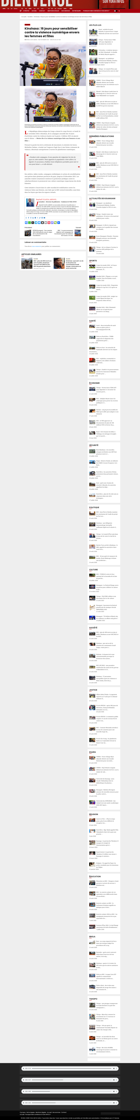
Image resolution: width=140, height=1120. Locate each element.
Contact (42, 11)
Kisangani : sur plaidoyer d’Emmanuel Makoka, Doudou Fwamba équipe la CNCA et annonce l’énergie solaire (103, 62)
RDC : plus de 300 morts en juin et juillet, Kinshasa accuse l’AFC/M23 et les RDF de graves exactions (43, 263)
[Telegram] (35, 218)
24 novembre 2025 (44, 39)
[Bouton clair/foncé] (115, 11)
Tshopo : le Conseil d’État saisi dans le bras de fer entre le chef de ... (108, 71)
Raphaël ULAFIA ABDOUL (32, 39)
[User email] (44, 218)
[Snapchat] (42, 218)
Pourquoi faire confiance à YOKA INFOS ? (96, 11)
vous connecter (36, 246)
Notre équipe (76, 11)
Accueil (34, 11)
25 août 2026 (38, 268)
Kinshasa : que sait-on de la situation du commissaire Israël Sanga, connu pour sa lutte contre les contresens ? (74, 265)
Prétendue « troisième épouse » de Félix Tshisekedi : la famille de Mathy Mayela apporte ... (108, 52)
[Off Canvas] (21, 11)
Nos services (65, 11)
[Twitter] (37, 218)
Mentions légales (53, 11)
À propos (26, 11)
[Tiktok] (40, 218)
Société (27, 24)
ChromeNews (105, 1118)
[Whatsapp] (26, 218)
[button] (119, 10)
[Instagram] (31, 218)
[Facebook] (28, 218)
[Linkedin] (33, 218)
